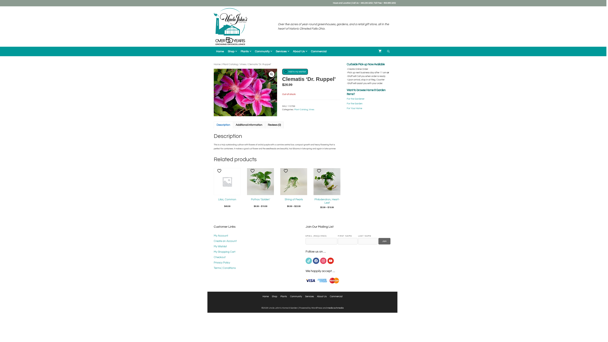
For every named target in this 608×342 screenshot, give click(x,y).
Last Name (364, 236)
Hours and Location (342, 3)
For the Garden (354, 103)
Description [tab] (223, 125)
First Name (345, 236)
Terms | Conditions (225, 268)
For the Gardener (355, 99)
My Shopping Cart (224, 251)
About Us (299, 51)
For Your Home (354, 108)
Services (281, 51)
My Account (221, 235)
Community (262, 51)
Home (220, 51)
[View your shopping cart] (380, 51)
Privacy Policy (222, 262)
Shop (231, 51)
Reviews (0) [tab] (274, 125)
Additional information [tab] (249, 125)
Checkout (220, 257)
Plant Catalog (230, 64)
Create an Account (225, 241)
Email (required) (316, 236)
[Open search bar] (388, 51)
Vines (243, 64)
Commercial (319, 51)
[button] (271, 74)
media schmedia (335, 308)
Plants (245, 51)
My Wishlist (220, 246)
